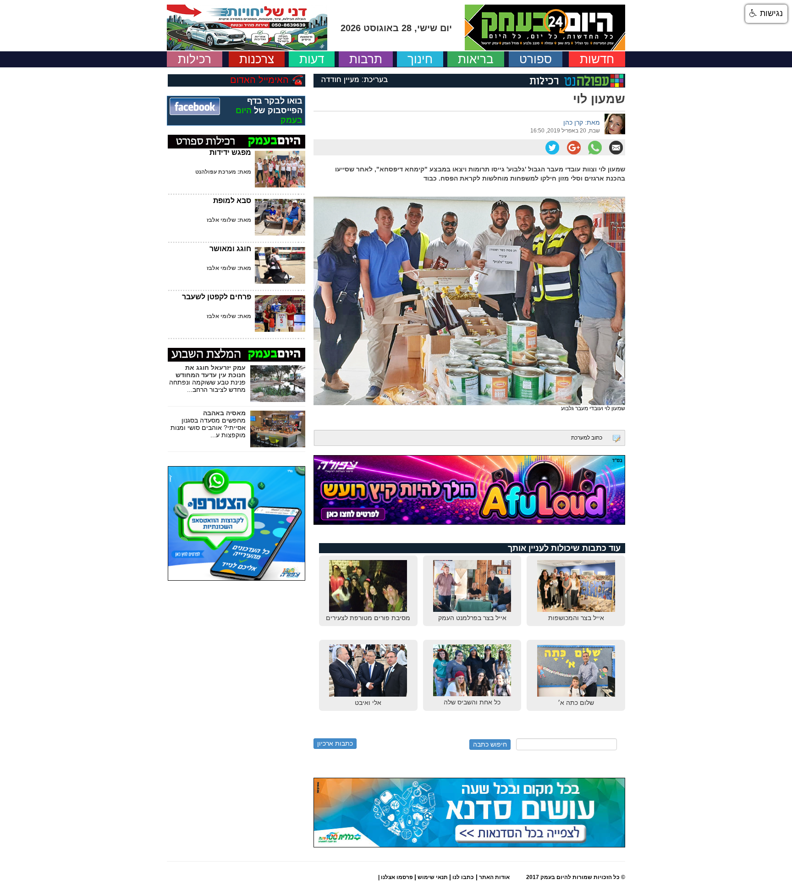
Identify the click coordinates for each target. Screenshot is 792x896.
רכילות (194, 59)
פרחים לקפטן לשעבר (216, 297)
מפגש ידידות (230, 152)
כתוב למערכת (586, 437)
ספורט (535, 59)
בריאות (476, 59)
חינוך (420, 59)
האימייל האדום (259, 80)
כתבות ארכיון (335, 743)
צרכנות (256, 59)
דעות (311, 59)
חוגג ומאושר (230, 249)
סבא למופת (232, 200)
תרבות (365, 59)
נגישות (770, 13)
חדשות (597, 59)
